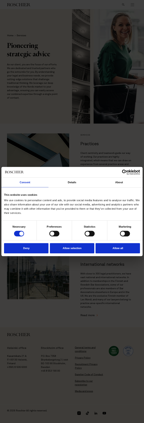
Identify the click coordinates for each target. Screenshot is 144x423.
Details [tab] (72, 182)
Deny (26, 248)
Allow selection (72, 248)
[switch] (54, 233)
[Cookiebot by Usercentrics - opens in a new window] (124, 172)
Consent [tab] (25, 182)
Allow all (118, 248)
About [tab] (119, 182)
